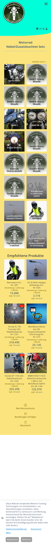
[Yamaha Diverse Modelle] (14, 182)
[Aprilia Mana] (14, 70)
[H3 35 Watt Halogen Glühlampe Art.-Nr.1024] (36, 269)
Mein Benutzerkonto (25, 408)
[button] (43, 28)
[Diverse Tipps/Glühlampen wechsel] (14, 229)
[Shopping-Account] (46, 28)
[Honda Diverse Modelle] (36, 137)
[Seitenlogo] (14, 12)
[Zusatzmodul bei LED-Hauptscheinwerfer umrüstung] (36, 229)
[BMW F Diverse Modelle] (36, 70)
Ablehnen (26, 539)
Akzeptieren (12, 539)
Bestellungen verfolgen (25, 417)
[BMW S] (14, 115)
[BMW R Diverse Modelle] (36, 93)
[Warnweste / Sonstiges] (36, 207)
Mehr (8, 532)
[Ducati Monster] (14, 137)
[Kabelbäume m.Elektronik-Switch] (36, 182)
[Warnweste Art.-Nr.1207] (14, 269)
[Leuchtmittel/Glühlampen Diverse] (14, 207)
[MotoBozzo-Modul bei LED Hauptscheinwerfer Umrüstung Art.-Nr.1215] (36, 314)
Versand (16, 296)
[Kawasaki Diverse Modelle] (14, 160)
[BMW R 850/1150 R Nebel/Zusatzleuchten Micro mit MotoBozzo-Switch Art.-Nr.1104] (36, 363)
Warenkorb (25, 425)
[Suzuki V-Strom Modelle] (36, 160)
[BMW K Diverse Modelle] (14, 93)
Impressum (36, 529)
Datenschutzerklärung (16, 529)
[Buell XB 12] (36, 115)
